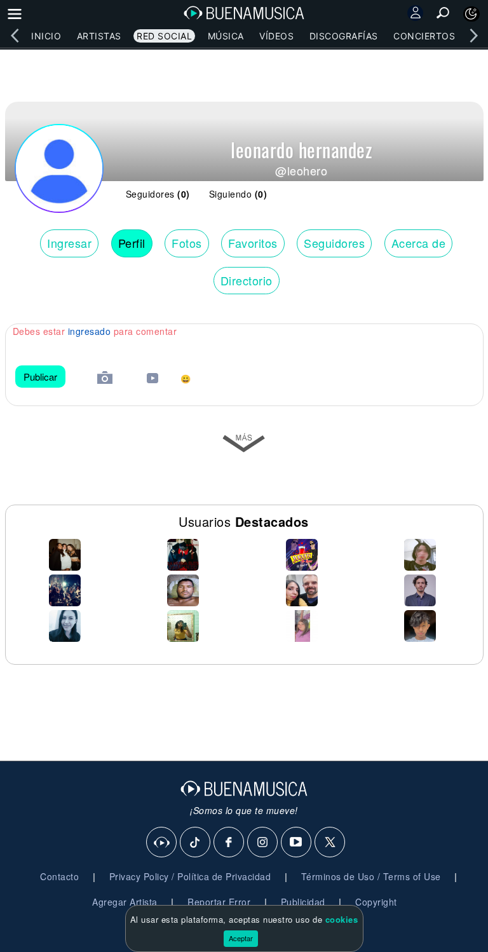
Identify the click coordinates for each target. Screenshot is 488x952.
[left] (14, 35)
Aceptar (241, 938)
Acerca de (418, 243)
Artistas (99, 36)
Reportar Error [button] (218, 901)
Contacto (59, 876)
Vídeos (276, 36)
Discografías (343, 36)
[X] (330, 842)
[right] (473, 35)
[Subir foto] (104, 379)
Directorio (246, 280)
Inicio (46, 36)
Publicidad (303, 901)
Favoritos (253, 243)
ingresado (89, 331)
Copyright (376, 901)
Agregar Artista (125, 901)
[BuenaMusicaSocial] (162, 842)
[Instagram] (263, 842)
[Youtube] (296, 842)
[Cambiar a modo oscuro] (471, 14)
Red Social (164, 36)
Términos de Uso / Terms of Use (371, 876)
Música (226, 36)
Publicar (40, 376)
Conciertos (424, 36)
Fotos (187, 243)
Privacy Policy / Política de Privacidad (190, 876)
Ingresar (69, 243)
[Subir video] (152, 380)
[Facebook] (229, 842)
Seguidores (334, 243)
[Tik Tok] (195, 842)
